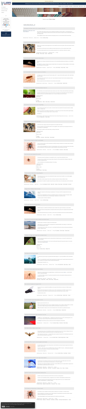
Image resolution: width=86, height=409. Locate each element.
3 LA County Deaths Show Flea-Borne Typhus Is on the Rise (35, 72)
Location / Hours (75, 6)
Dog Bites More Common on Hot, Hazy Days (32, 121)
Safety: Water (61, 264)
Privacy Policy (6, 30)
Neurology (56, 399)
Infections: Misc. (50, 53)
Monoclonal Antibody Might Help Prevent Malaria (34, 269)
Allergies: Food (48, 248)
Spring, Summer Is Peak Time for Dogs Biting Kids (34, 173)
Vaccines (39, 279)
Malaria (44, 101)
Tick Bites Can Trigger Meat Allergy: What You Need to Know (35, 235)
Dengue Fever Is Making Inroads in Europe (32, 188)
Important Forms (4, 10)
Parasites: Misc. (40, 101)
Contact (2, 12)
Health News (41, 15)
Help (63, 6)
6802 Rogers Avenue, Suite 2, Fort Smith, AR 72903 (33, 3)
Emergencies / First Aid (47, 184)
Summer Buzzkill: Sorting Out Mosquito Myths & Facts (34, 58)
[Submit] (59, 13)
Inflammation (48, 399)
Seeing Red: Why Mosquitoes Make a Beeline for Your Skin (35, 314)
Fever (56, 383)
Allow (3, 406)
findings (40, 320)
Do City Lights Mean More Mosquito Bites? (32, 204)
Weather (39, 137)
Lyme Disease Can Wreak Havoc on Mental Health (34, 388)
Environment (58, 67)
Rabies (38, 53)
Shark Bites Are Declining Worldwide (31, 253)
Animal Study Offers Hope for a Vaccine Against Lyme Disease (36, 341)
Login (84, 6)
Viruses (46, 53)
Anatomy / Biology (56, 322)
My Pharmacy (3, 7)
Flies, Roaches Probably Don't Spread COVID (33, 284)
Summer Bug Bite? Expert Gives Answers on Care (34, 299)
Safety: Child (52, 184)
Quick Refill (70, 6)
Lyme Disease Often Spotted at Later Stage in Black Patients (35, 357)
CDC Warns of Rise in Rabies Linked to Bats (32, 328)
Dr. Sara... (46, 242)
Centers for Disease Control (62, 337)
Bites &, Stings (46, 37)
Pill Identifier (66, 6)
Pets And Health (52, 137)
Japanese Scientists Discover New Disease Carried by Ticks (35, 372)
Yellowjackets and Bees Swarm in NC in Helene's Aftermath (34, 28)
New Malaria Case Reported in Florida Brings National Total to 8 (35, 87)
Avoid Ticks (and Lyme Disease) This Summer (32, 154)
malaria (65, 272)
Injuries (69, 264)
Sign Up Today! (81, 6)
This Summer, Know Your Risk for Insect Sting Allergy (33, 104)
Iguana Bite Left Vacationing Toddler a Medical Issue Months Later (37, 219)
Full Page (41, 37)
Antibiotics (58, 230)
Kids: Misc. (69, 184)
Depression (44, 399)
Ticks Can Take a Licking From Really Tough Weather (33, 140)
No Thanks (7, 406)
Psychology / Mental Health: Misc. (63, 399)
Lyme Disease (65, 353)
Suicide (70, 399)
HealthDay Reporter (40, 95)
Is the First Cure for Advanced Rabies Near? (32, 42)
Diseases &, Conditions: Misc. (47, 383)
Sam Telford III (39, 64)
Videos (47, 15)
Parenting (56, 184)
